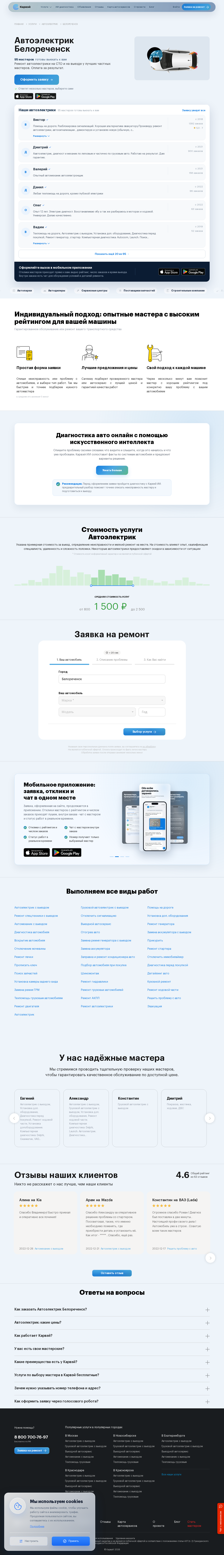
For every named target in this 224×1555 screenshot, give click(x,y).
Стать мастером (194, 1523)
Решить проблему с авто (164, 998)
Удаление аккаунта (125, 1538)
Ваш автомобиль (71, 693)
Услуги (44, 7)
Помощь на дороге (160, 907)
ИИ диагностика (65, 7)
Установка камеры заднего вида (36, 981)
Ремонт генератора (160, 924)
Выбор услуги (142, 731)
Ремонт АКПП (90, 998)
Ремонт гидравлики (94, 981)
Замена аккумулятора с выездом (169, 932)
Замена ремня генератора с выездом (106, 940)
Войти (176, 7)
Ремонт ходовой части (162, 990)
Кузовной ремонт (159, 981)
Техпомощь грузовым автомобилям (38, 998)
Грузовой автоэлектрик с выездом (104, 907)
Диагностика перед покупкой (167, 965)
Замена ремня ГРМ (26, 990)
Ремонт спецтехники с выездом (36, 915)
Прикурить (155, 940)
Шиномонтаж (90, 973)
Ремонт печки (23, 957)
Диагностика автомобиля (31, 932)
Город (63, 671)
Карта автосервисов (118, 7)
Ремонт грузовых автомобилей (102, 990)
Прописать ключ (25, 965)
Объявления (84, 7)
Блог (151, 7)
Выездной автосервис (96, 924)
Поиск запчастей (25, 973)
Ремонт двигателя (26, 1006)
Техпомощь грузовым (77, 1462)
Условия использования (101, 1538)
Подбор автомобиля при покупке (104, 965)
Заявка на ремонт (194, 7)
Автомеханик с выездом (30, 924)
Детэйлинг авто (158, 973)
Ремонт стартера (159, 948)
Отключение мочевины (30, 948)
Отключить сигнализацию (98, 915)
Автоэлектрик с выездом (31, 907)
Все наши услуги (171, 1474)
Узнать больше (112, 470)
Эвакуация (154, 1006)
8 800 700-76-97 (31, 1437)
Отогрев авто (90, 932)
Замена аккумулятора (95, 948)
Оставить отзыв (112, 1273)
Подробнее (37, 1526)
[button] (36, 80)
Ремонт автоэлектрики (97, 1006)
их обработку (149, 747)
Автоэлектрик (24, 1014)
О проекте (139, 7)
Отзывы (99, 7)
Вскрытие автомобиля (29, 940)
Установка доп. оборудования (167, 915)
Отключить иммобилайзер (165, 957)
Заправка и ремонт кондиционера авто (108, 957)
